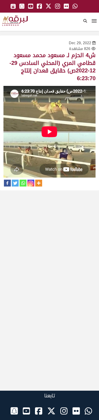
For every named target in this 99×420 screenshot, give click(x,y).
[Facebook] (7, 183)
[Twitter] (15, 183)
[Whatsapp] (23, 183)
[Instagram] (30, 183)
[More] (38, 183)
